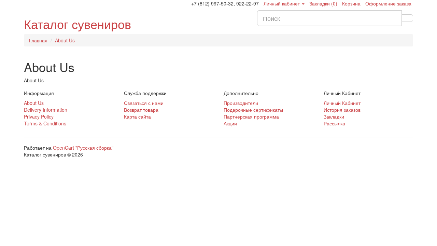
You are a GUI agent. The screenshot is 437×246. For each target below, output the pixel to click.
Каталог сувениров (77, 23)
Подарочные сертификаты (253, 109)
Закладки (334, 116)
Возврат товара (141, 109)
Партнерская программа (251, 116)
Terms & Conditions (45, 123)
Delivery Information (45, 109)
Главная (38, 40)
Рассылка (334, 123)
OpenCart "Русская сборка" (83, 147)
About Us (65, 40)
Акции (230, 123)
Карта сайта (137, 116)
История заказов (342, 109)
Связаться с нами (144, 102)
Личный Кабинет (342, 102)
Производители (241, 102)
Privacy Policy (39, 116)
